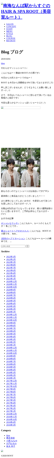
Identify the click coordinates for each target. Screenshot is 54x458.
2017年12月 (11, 381)
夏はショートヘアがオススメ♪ (15, 231)
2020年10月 (11, 287)
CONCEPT (11, 26)
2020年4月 (11, 303)
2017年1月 (11, 411)
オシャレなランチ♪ (10, 223)
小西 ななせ (11, 441)
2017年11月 (11, 383)
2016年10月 (11, 419)
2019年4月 (11, 337)
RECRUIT (10, 41)
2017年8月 (11, 392)
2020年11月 (11, 284)
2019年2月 (11, 342)
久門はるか (11, 443)
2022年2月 (11, 259)
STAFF (9, 29)
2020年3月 (11, 306)
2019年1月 (11, 345)
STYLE (9, 33)
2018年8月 (11, 359)
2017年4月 (11, 403)
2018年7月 (11, 361)
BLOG (9, 36)
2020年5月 (11, 301)
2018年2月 (11, 375)
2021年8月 (11, 265)
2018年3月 (11, 372)
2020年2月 (11, 309)
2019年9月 (11, 323)
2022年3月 (11, 257)
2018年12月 (11, 348)
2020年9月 (11, 290)
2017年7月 (11, 394)
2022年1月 (11, 262)
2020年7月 (11, 295)
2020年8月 (11, 292)
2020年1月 (11, 312)
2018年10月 (11, 353)
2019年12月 (11, 314)
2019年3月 (11, 339)
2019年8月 (11, 326)
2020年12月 (11, 281)
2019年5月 (11, 334)
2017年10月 (11, 386)
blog (3, 63)
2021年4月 (11, 273)
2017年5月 (11, 400)
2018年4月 (11, 370)
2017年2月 (11, 408)
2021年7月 (11, 268)
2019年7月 (11, 328)
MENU (9, 31)
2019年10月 (11, 320)
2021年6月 (11, 270)
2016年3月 (11, 425)
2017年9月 (11, 389)
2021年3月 (11, 276)
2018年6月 (11, 364)
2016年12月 (11, 414)
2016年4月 (11, 422)
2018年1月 (11, 378)
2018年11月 (11, 350)
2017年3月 (11, 406)
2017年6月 (11, 397)
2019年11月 (11, 317)
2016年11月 (11, 417)
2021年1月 (11, 279)
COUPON (10, 38)
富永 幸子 (10, 446)
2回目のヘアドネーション (13, 238)
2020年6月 (11, 298)
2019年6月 (11, 331)
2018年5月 (11, 367)
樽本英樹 (10, 438)
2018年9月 (11, 356)
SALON (10, 24)
